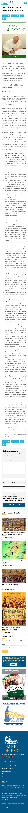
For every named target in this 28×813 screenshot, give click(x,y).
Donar (3, 776)
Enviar (5, 652)
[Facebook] (4, 16)
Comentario (7, 461)
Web (4, 488)
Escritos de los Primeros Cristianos (11, 765)
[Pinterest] (22, 16)
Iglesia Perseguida (6, 771)
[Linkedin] (13, 16)
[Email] (4, 18)
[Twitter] (8, 16)
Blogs (3, 773)
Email (3, 644)
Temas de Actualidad (7, 768)
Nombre (6, 477)
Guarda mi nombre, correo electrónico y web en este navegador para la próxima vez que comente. (13, 498)
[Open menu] (25, 3)
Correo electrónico (9, 482)
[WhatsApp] (17, 16)
